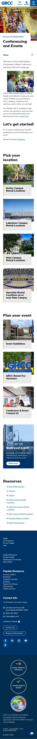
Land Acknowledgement (13, 729)
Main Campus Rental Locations (20, 514)
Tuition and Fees (9, 589)
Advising (6, 582)
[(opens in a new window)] (5, 640)
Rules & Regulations (16, 487)
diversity (15, 717)
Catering (11, 491)
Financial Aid (8, 586)
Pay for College (8, 543)
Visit (5, 545)
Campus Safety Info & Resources (18, 669)
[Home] (9, 3)
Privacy (5, 728)
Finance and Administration (13, 37)
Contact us (24, 116)
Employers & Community (12, 559)
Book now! (13, 463)
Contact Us (10, 628)
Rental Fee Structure (16, 523)
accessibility (7, 717)
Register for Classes (10, 584)
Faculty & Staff (8, 557)
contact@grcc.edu (12, 616)
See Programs (8, 541)
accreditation (10, 722)
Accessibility (13, 728)
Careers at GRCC (9, 574)
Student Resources (10, 555)
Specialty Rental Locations (18, 518)
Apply (5, 538)
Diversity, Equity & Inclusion (18, 687)
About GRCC (8, 562)
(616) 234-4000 (12, 613)
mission (30, 719)
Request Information (14, 633)
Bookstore (7, 577)
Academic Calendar (10, 579)
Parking (11, 495)
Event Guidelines (18, 139)
